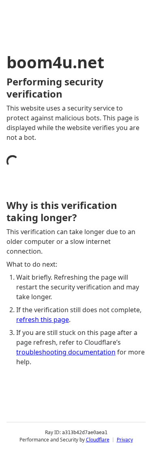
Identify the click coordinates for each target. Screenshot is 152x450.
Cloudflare (97, 439)
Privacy (125, 439)
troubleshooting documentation (66, 352)
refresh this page (42, 319)
